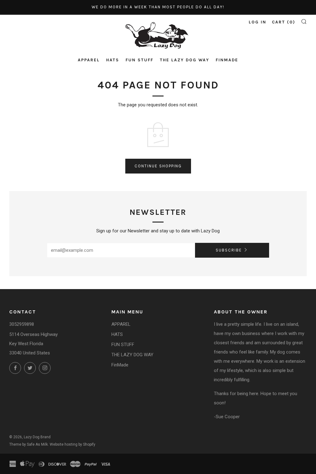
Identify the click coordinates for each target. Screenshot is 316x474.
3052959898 (21, 324)
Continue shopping (158, 166)
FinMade (227, 60)
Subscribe (229, 250)
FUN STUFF (139, 60)
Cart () (283, 22)
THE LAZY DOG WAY (184, 60)
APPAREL (89, 60)
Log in (257, 22)
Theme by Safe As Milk (28, 444)
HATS (112, 60)
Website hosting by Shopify (72, 444)
